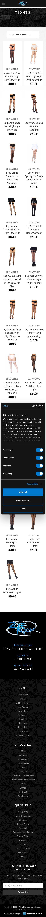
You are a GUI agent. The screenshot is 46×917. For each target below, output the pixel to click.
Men (23, 751)
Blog (23, 856)
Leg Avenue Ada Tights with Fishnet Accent (34, 229)
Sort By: (11, 34)
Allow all (23, 492)
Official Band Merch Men (23, 775)
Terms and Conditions (23, 832)
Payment (23, 828)
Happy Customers (23, 816)
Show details (32, 484)
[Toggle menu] (3, 3)
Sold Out (23, 792)
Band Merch (23, 695)
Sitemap (37, 907)
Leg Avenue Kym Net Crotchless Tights (33, 386)
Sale (23, 784)
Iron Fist (23, 719)
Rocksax (23, 723)
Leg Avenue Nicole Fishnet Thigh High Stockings (33, 333)
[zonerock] (44, 3)
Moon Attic (23, 727)
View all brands (23, 735)
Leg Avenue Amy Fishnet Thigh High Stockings (33, 279)
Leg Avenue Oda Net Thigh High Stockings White (34, 76)
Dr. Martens (23, 711)
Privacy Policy (23, 836)
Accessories (23, 759)
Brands (23, 688)
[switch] (39, 458)
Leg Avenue (23, 707)
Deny (23, 509)
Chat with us (23, 668)
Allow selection (23, 500)
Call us (23, 657)
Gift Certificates (23, 848)
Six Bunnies (23, 715)
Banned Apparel (23, 703)
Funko (23, 699)
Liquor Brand (23, 731)
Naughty (23, 771)
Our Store (23, 844)
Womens (23, 755)
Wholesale (23, 796)
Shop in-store (23, 647)
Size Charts (23, 852)
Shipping (23, 820)
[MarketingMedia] (32, 913)
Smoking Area (23, 763)
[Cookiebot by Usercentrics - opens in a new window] (32, 406)
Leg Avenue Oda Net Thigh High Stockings (12, 126)
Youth (23, 767)
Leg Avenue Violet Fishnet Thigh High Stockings (12, 76)
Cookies (23, 840)
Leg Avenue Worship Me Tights (12, 542)
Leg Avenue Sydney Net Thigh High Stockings (12, 229)
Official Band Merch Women (23, 779)
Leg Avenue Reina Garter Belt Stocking (34, 126)
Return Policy (23, 824)
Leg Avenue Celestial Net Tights (33, 542)
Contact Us (23, 812)
